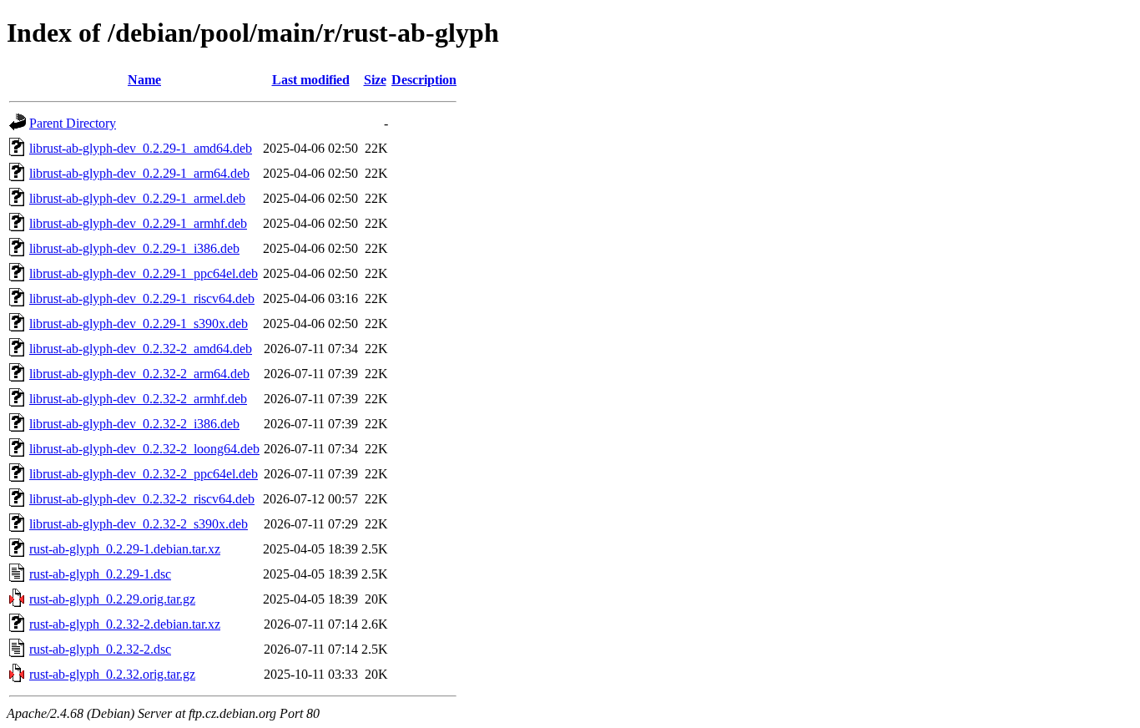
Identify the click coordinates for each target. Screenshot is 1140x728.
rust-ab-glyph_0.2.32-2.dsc (100, 649)
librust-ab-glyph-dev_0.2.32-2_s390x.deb (138, 524)
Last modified (311, 80)
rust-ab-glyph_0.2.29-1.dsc (100, 574)
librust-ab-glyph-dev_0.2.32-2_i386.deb (134, 424)
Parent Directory (72, 123)
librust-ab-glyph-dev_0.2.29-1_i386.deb (134, 248)
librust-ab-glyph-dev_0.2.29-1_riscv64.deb (142, 298)
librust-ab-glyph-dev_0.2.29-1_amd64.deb (140, 148)
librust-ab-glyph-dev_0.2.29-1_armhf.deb (138, 223)
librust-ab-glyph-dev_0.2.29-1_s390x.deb (138, 323)
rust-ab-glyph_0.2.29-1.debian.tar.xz (124, 549)
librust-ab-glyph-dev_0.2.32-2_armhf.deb (138, 399)
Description (424, 80)
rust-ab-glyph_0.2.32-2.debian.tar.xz (124, 624)
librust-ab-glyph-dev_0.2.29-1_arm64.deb (139, 173)
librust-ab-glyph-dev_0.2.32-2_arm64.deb (139, 374)
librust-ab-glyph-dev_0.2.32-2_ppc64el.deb (143, 474)
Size (375, 80)
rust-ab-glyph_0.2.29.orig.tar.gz (112, 599)
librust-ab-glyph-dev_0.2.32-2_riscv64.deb (142, 499)
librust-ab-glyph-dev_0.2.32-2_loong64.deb (144, 449)
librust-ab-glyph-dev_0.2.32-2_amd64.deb (140, 348)
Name (144, 80)
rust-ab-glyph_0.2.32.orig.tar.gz (112, 674)
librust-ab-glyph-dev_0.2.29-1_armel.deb (137, 198)
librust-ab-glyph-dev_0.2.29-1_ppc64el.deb (143, 273)
